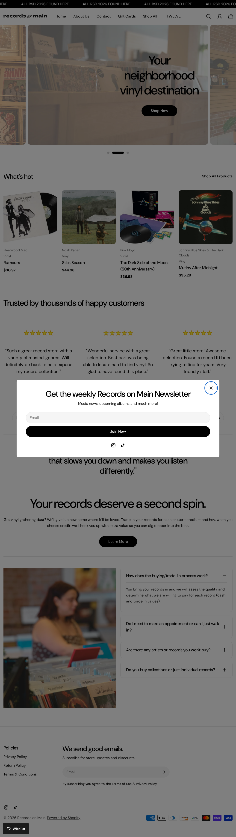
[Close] (211, 388)
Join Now (118, 431)
